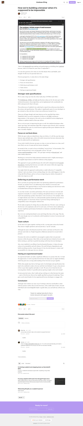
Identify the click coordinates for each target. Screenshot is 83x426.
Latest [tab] (22, 363)
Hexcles (22, 342)
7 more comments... (22, 356)
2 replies (24, 337)
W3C (50, 116)
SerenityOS (28, 66)
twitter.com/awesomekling (25, 152)
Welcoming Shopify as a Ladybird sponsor (30, 389)
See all (20, 397)
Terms (44, 416)
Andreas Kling (24, 13)
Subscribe (72, 2)
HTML (30, 100)
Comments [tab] (21, 318)
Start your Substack (38, 420)
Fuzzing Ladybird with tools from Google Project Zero (34, 379)
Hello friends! (21, 390)
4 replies (24, 351)
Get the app (48, 420)
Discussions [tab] (27, 363)
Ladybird (61, 66)
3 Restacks (33, 304)
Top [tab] (19, 363)
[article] (41, 371)
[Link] (16, 94)
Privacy (40, 416)
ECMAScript (23, 100)
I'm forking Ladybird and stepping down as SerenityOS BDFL (34, 368)
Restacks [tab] (26, 318)
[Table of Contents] (1, 213)
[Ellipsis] (64, 330)
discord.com (55, 152)
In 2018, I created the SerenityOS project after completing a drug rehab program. (34, 371)
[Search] (64, 2)
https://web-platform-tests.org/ (32, 343)
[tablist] (23, 318)
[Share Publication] (67, 2)
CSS (36, 100)
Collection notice (50, 416)
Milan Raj (23, 330)
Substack (35, 423)
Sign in (79, 2)
